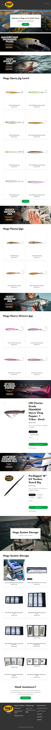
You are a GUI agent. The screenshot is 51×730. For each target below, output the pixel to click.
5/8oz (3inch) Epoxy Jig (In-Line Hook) (37, 105)
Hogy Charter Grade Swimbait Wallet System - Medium (14, 675)
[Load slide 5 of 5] (28, 53)
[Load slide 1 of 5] (20, 53)
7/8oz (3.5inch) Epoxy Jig (14, 165)
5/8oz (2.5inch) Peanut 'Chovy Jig (37, 285)
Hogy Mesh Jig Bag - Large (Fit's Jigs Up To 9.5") (37, 613)
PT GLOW (40, 494)
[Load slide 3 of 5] (24, 53)
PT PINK (31, 497)
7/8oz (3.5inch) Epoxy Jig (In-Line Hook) (36, 135)
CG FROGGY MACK (34, 434)
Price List (39, 714)
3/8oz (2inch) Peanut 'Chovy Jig (14, 285)
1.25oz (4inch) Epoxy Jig (14, 195)
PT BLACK (32, 494)
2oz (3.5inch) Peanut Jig (37, 255)
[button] (2, 4)
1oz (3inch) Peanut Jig (14, 255)
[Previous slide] (17, 53)
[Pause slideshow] (33, 53)
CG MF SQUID (33, 431)
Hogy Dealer (23, 727)
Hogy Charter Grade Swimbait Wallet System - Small (36, 675)
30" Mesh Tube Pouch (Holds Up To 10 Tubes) (36, 582)
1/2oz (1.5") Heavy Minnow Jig (14, 342)
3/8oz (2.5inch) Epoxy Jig (14, 105)
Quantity (30, 437)
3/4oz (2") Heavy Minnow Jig (37, 342)
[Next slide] (30, 53)
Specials (39, 719)
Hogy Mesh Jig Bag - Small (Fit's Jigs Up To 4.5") (14, 613)
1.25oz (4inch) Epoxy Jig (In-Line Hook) (37, 165)
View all (25, 201)
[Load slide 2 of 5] (22, 53)
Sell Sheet (39, 716)
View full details (32, 448)
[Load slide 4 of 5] (26, 53)
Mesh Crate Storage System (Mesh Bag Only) (14, 582)
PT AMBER (39, 497)
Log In (25, 24)
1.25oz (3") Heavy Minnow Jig (14, 372)
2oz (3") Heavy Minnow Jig (36, 372)
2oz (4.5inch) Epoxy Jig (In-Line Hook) (37, 195)
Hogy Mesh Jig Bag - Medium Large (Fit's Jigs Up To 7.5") (14, 644)
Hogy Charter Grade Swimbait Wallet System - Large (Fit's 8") (36, 644)
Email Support (25, 698)
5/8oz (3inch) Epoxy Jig (14, 135)
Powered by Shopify (29, 727)
